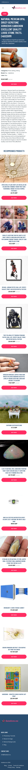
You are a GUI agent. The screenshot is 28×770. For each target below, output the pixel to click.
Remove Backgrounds (10, 742)
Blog (5, 745)
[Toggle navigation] (3, 8)
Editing (18, 70)
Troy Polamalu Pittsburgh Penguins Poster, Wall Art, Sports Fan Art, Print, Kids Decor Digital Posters (14, 337)
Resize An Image (8, 739)
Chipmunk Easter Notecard (14, 425)
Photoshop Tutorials (9, 736)
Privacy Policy (11, 767)
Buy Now (14, 84)
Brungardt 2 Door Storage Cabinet (14, 608)
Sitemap (18, 767)
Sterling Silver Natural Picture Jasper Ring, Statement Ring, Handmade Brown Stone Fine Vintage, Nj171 (14, 561)
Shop (4, 14)
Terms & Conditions (18, 765)
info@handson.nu (5, 2)
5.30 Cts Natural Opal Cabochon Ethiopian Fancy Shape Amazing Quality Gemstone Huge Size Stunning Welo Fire (14, 471)
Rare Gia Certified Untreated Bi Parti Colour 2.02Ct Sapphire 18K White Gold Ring (14, 519)
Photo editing (11, 70)
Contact (10, 765)
